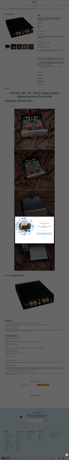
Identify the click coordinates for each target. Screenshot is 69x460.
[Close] (52, 218)
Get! (44, 233)
